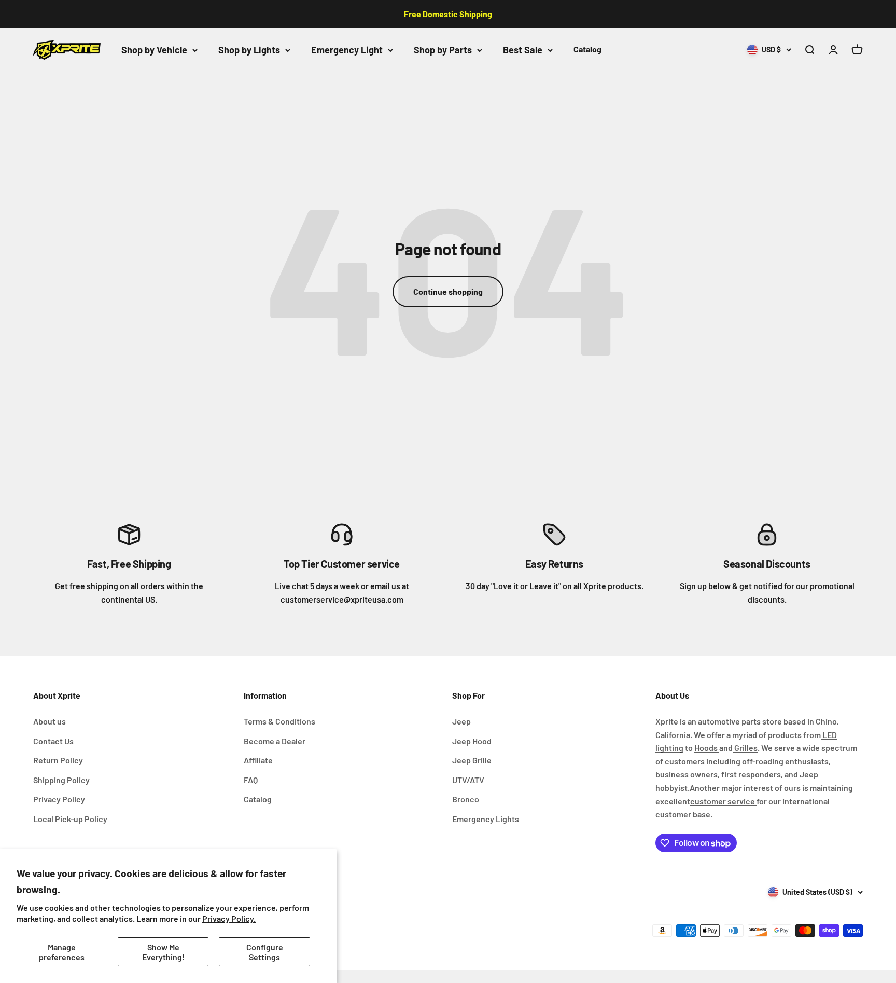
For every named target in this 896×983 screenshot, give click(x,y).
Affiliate (258, 760)
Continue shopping (448, 291)
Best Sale (522, 50)
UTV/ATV (468, 780)
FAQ (251, 780)
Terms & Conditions (279, 721)
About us (49, 721)
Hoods (706, 748)
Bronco (465, 799)
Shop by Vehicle (154, 50)
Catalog (587, 49)
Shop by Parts (443, 50)
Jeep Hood (472, 741)
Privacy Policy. (229, 918)
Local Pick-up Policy (70, 819)
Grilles (745, 748)
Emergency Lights (485, 819)
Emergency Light (347, 50)
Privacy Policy (59, 799)
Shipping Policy (61, 780)
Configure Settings (264, 952)
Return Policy (58, 760)
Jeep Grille (472, 760)
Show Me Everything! (163, 952)
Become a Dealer (274, 741)
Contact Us (53, 741)
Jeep (461, 721)
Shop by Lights (249, 50)
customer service (723, 801)
